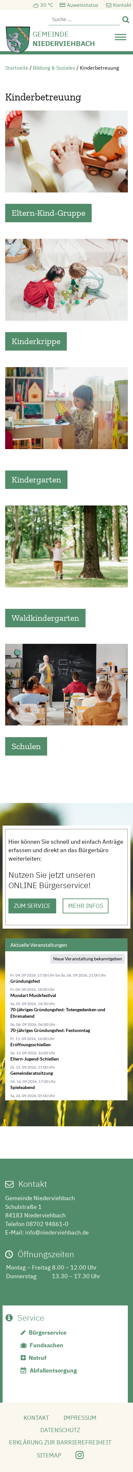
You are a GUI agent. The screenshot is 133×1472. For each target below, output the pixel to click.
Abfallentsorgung (53, 1370)
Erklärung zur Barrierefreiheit (60, 1442)
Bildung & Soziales (54, 67)
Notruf (37, 1358)
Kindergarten (36, 479)
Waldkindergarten (45, 618)
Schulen (26, 746)
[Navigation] (120, 38)
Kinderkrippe (36, 341)
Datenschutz (60, 1430)
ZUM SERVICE (32, 906)
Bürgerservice (47, 1332)
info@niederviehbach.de (57, 1232)
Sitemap (49, 1455)
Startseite (16, 67)
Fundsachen (46, 1345)
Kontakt (122, 5)
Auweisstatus (82, 5)
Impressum (80, 1417)
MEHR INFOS (85, 906)
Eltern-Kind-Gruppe (48, 213)
